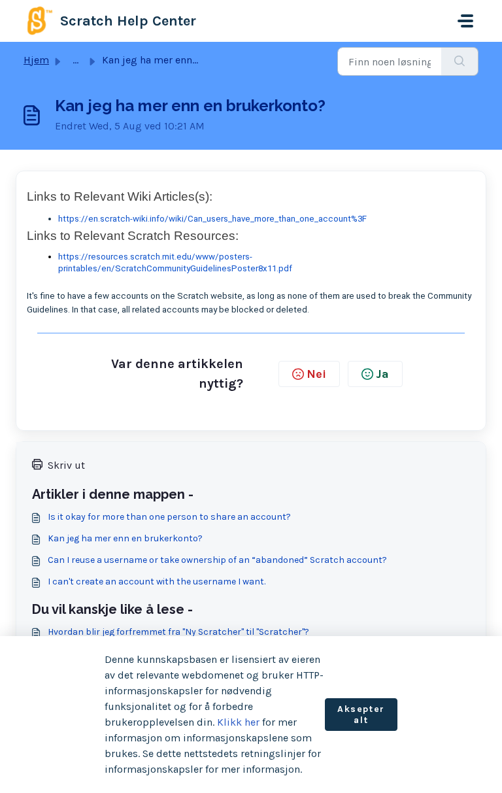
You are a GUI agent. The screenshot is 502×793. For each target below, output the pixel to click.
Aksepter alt (361, 714)
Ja (382, 374)
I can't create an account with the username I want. (156, 581)
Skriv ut (66, 465)
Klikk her (238, 722)
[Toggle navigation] (465, 21)
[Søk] (459, 61)
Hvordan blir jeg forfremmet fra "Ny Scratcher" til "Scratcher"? (178, 631)
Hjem (36, 60)
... (75, 60)
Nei (316, 374)
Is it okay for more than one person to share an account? (169, 516)
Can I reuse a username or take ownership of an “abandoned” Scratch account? (217, 559)
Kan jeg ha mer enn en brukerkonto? (125, 538)
